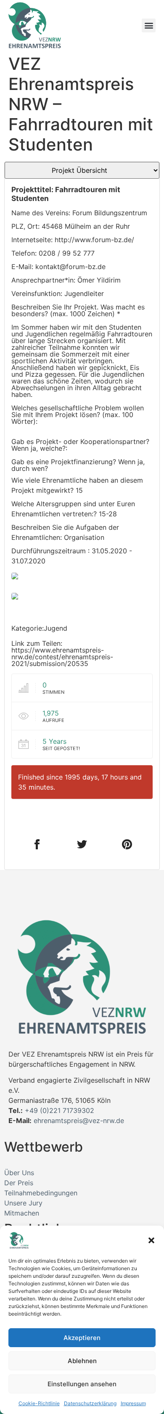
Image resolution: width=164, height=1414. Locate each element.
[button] (151, 1240)
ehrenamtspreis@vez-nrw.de (79, 1120)
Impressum (133, 1403)
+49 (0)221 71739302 (59, 1110)
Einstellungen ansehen (82, 1384)
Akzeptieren (82, 1338)
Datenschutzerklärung (90, 1403)
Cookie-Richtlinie (39, 1403)
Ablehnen (82, 1361)
